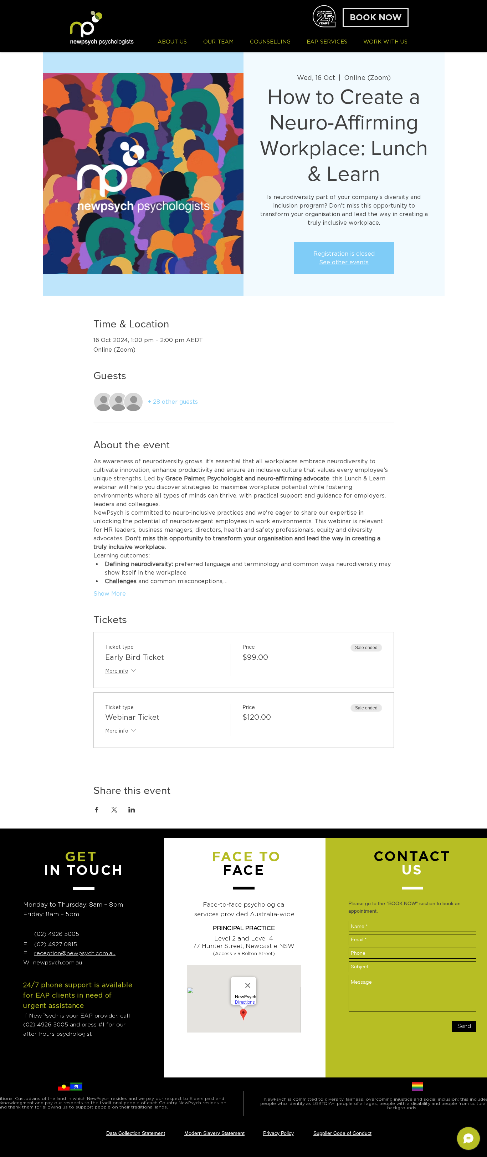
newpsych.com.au (57, 962)
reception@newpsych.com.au (75, 953)
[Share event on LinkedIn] (131, 809)
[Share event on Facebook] (96, 809)
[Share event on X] (114, 809)
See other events (344, 262)
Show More (109, 593)
